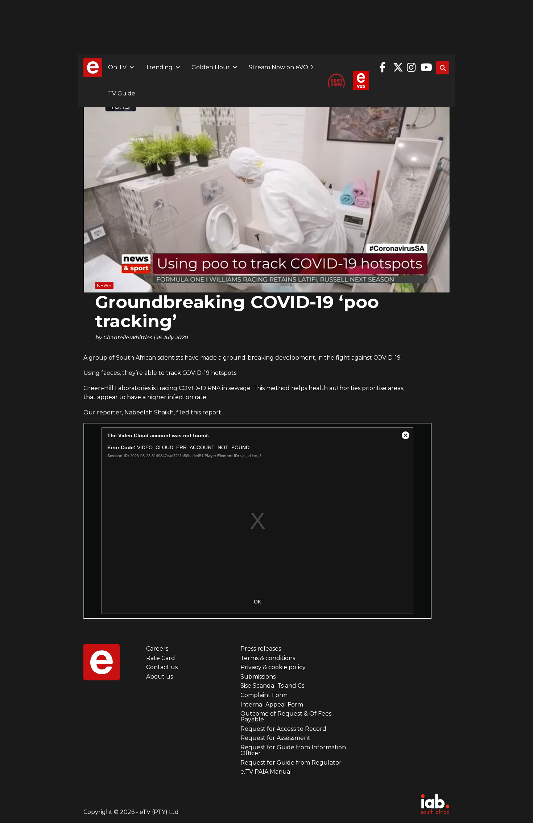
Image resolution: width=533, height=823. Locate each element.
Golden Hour (210, 67)
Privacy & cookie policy (273, 667)
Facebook (384, 67)
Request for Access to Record (283, 728)
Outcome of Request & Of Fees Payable (285, 716)
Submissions (258, 676)
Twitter (398, 67)
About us (159, 676)
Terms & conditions (267, 658)
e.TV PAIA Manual (266, 771)
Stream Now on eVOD (281, 67)
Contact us (162, 667)
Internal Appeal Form (271, 704)
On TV (117, 67)
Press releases (260, 648)
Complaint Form (264, 695)
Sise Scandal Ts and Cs (272, 685)
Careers (157, 648)
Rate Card (160, 658)
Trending (159, 67)
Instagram (412, 67)
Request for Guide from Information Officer (293, 750)
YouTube (426, 67)
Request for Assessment (275, 737)
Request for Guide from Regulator (291, 762)
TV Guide (121, 93)
